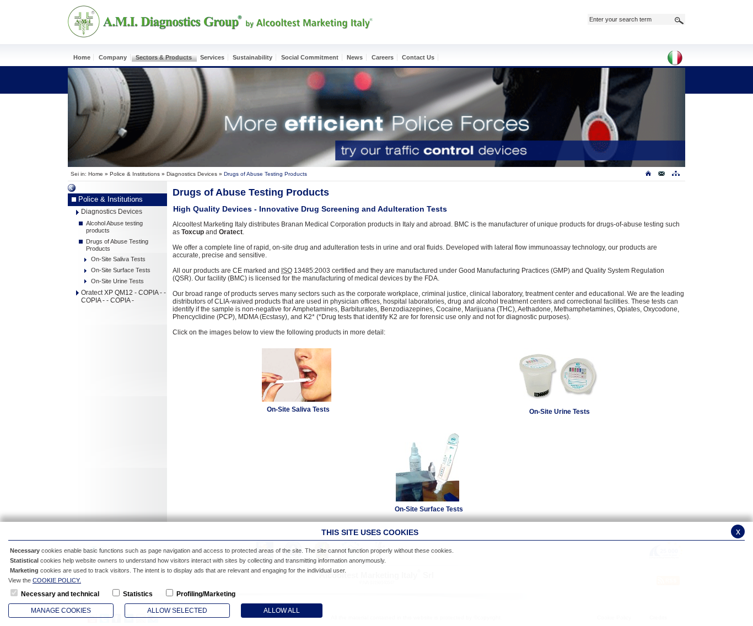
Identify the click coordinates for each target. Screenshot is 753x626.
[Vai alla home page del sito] (648, 176)
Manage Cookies (61, 610)
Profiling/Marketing (205, 594)
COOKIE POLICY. (57, 580)
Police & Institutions (135, 174)
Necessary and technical (60, 594)
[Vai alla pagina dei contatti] (662, 176)
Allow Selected (177, 610)
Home (95, 174)
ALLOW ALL (281, 610)
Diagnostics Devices (191, 174)
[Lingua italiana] (679, 59)
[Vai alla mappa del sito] (675, 176)
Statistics (138, 594)
